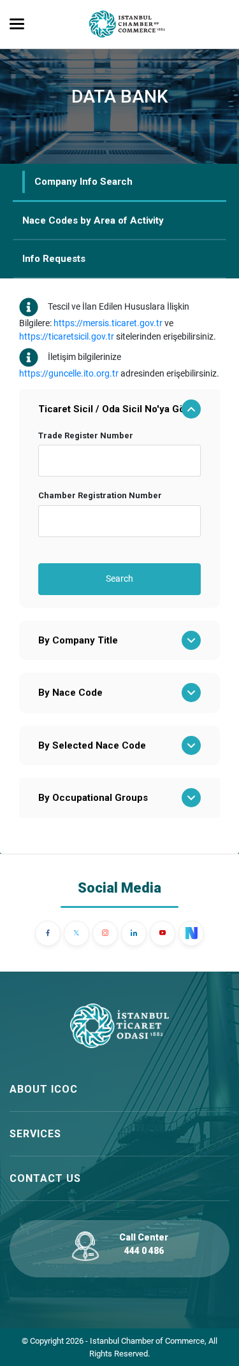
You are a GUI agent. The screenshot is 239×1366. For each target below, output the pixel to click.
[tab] (119, 183)
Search (119, 578)
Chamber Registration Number (100, 495)
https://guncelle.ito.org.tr (69, 373)
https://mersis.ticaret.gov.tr (108, 323)
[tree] (119, 603)
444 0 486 (144, 1251)
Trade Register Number (85, 435)
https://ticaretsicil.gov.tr (66, 336)
